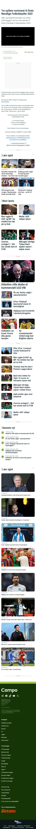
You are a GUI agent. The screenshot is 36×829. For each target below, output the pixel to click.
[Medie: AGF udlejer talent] (27, 209)
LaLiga (3, 761)
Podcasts (4, 737)
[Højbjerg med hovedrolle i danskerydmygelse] (6, 313)
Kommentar (4, 740)
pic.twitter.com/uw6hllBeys (18, 139)
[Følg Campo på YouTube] (14, 696)
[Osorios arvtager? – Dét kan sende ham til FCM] (9, 234)
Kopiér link (30, 52)
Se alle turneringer (7, 781)
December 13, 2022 (23, 145)
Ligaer (3, 734)
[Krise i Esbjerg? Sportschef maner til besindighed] (6, 303)
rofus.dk (22, 827)
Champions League (7, 772)
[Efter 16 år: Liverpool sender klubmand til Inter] (6, 350)
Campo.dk (3, 699)
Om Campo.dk (5, 790)
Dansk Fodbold (7, 58)
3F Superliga (5, 749)
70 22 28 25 (27, 826)
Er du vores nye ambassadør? (10, 801)
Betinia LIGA (5, 752)
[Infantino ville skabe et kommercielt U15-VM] (18, 271)
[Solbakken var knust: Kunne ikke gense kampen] (9, 324)
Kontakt (3, 795)
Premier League (6, 755)
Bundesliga (4, 764)
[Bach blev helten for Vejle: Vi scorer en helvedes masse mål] (6, 378)
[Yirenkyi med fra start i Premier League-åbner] (6, 369)
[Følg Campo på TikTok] (10, 696)
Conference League (7, 778)
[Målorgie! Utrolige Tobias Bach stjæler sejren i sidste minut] (27, 234)
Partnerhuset (9, 711)
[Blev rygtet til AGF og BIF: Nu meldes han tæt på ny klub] (9, 209)
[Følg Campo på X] (17, 696)
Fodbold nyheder (6, 723)
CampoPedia (5, 793)
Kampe (3, 729)
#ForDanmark (26, 137)
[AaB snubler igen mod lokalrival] (6, 396)
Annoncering (5, 787)
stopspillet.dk (6, 827)
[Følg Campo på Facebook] (6, 696)
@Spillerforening (11, 137)
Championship (5, 758)
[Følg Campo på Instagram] (2, 696)
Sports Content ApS (5, 700)
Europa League (5, 775)
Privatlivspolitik (5, 798)
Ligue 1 (3, 769)
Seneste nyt (5, 726)
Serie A (3, 766)
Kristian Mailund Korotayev (11, 53)
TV (2, 731)
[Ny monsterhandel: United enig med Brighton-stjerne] (27, 324)
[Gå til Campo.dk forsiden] (9, 692)
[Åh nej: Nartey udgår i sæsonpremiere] (6, 294)
